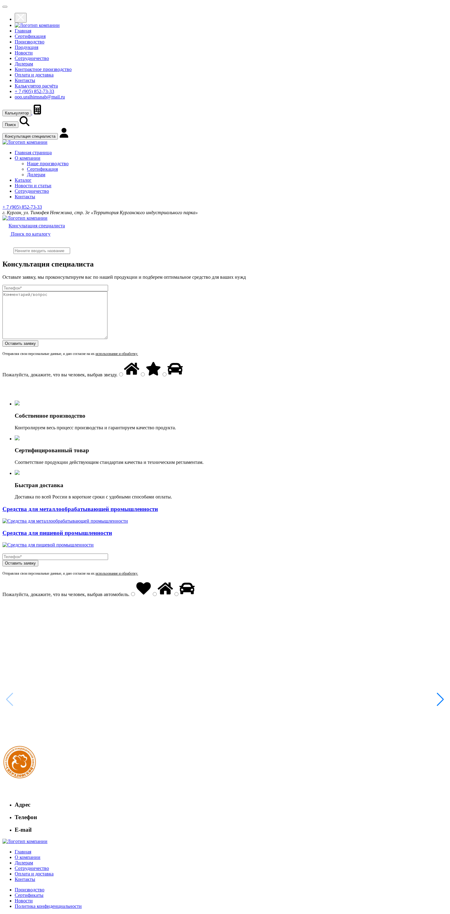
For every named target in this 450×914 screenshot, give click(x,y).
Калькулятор (17, 113)
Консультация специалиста (30, 136)
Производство (29, 41)
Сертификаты (29, 895)
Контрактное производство (43, 69)
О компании (27, 158)
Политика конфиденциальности (48, 906)
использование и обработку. (117, 354)
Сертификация (30, 36)
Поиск (10, 124)
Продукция (26, 47)
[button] (440, 699)
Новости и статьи (33, 185)
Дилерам (24, 63)
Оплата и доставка (34, 74)
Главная (23, 30)
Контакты (25, 80)
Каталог (23, 180)
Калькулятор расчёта (36, 85)
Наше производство (48, 163)
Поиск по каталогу (30, 234)
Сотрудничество (32, 58)
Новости (24, 52)
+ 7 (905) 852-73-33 (34, 91)
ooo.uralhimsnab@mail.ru (40, 96)
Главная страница (33, 152)
